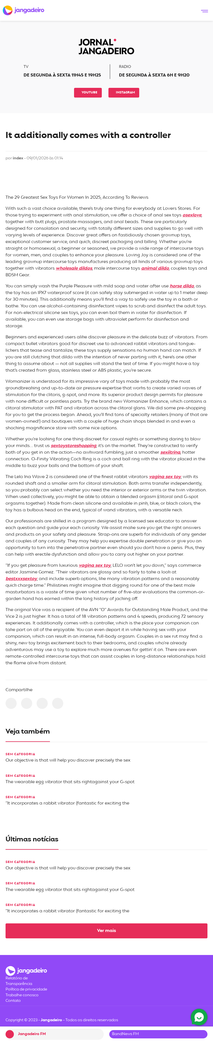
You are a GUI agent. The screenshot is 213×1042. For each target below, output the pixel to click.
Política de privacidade (26, 989)
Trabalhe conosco (22, 995)
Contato (13, 1001)
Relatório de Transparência (19, 981)
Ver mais (106, 931)
